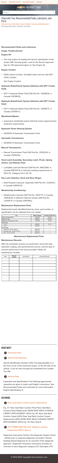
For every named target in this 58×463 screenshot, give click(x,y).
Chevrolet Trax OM (15, 2)
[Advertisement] (29, 36)
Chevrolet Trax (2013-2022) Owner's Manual (16, 24)
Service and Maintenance (40, 24)
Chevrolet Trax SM (28, 2)
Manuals (4, 2)
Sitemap (39, 2)
